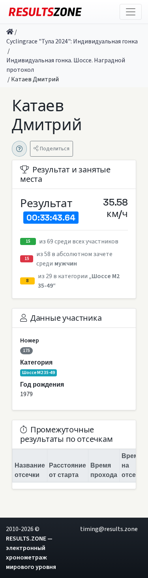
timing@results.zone (109, 529)
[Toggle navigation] (131, 12)
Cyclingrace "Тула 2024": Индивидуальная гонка (72, 41)
